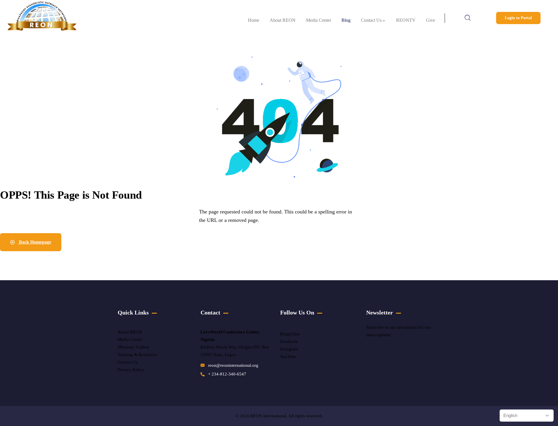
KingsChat (289, 334)
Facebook (289, 341)
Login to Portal (518, 18)
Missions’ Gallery (133, 347)
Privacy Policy (131, 369)
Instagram (289, 349)
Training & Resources (137, 354)
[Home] (42, 18)
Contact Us (128, 362)
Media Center (130, 339)
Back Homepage (34, 242)
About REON (130, 332)
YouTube (288, 356)
